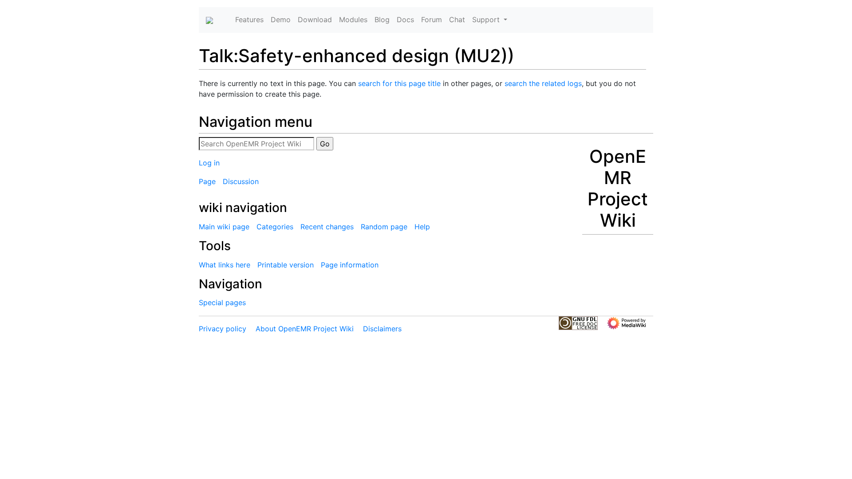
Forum (431, 19)
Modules (353, 19)
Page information (350, 264)
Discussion (241, 181)
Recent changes (327, 226)
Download (315, 19)
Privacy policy (222, 328)
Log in (209, 162)
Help (422, 226)
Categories (274, 226)
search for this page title (399, 83)
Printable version (285, 264)
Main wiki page (224, 226)
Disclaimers (382, 328)
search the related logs (543, 83)
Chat (457, 19)
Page (207, 181)
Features (249, 19)
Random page (384, 226)
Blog (382, 19)
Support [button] (487, 19)
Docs (405, 19)
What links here (224, 264)
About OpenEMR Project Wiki (305, 328)
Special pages (222, 302)
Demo (281, 19)
